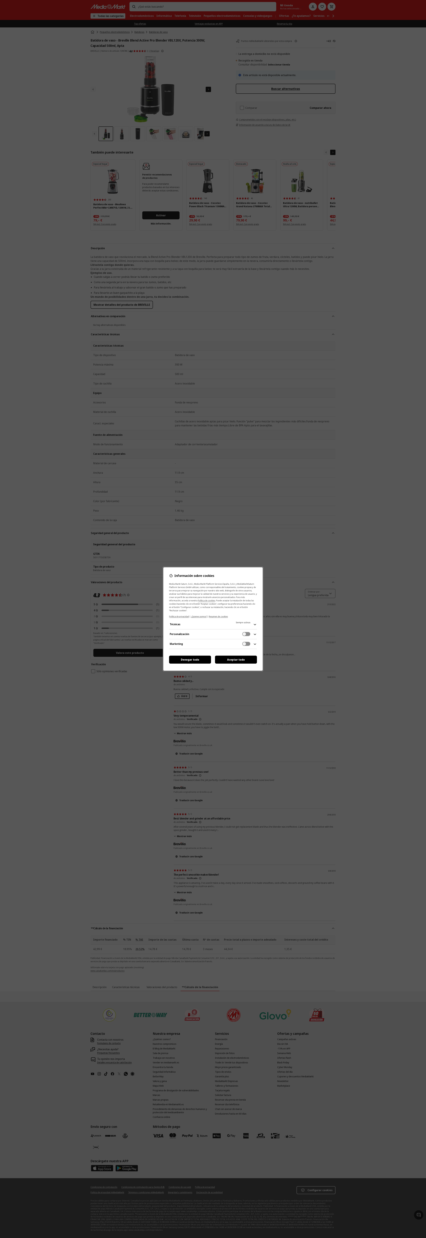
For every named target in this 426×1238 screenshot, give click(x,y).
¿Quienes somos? (199, 616)
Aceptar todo (236, 659)
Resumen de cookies (218, 616)
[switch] (246, 634)
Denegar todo (190, 659)
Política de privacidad (179, 616)
